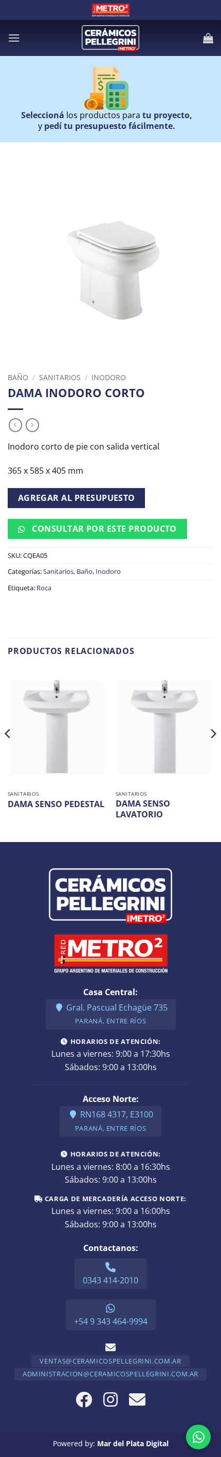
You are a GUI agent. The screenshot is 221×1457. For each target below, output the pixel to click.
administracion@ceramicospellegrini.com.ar (110, 1373)
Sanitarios (60, 377)
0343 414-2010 (110, 1280)
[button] (14, 37)
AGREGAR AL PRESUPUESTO (76, 497)
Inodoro (108, 377)
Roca (43, 587)
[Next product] (15, 425)
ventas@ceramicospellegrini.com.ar (110, 1361)
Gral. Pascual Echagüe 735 (116, 1014)
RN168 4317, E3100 (114, 1121)
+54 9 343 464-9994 (111, 1321)
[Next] (213, 754)
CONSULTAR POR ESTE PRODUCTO (103, 528)
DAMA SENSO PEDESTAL (56, 804)
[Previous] (8, 754)
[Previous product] (32, 425)
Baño (18, 377)
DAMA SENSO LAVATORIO (143, 809)
